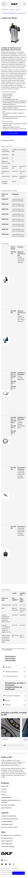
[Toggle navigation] (4, 4)
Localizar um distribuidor (8, 816)
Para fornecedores (6, 841)
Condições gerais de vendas (8, 872)
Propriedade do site (18, 870)
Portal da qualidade (7, 821)
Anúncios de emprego (7, 846)
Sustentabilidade (6, 797)
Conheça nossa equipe (8, 805)
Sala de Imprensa (6, 808)
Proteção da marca (7, 838)
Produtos (11, 9)
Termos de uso (15, 868)
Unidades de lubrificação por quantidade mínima (14, 13)
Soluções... (18, 9)
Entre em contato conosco (9, 827)
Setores (3, 794)
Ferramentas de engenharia (9, 819)
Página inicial (4, 9)
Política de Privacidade (6, 870)
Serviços (3, 792)
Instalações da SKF (7, 824)
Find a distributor (14, 133)
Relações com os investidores (12, 835)
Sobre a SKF (5, 786)
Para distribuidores (6, 843)
